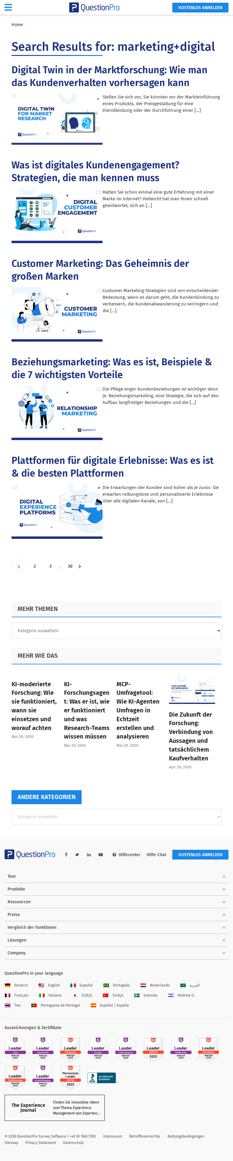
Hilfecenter (129, 854)
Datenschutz (73, 1143)
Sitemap (11, 1143)
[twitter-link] (77, 854)
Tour (12, 876)
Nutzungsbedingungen (185, 1136)
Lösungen (17, 940)
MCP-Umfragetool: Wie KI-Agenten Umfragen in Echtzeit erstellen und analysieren (138, 710)
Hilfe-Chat (156, 854)
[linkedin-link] (89, 854)
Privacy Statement (40, 1143)
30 (72, 568)
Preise (14, 914)
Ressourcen (19, 901)
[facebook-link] (66, 854)
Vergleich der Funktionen (32, 927)
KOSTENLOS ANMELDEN (200, 7)
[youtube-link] (101, 854)
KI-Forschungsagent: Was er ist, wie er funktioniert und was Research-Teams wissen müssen (87, 710)
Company (16, 953)
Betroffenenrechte (144, 1136)
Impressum (112, 1136)
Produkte (16, 889)
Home (17, 24)
